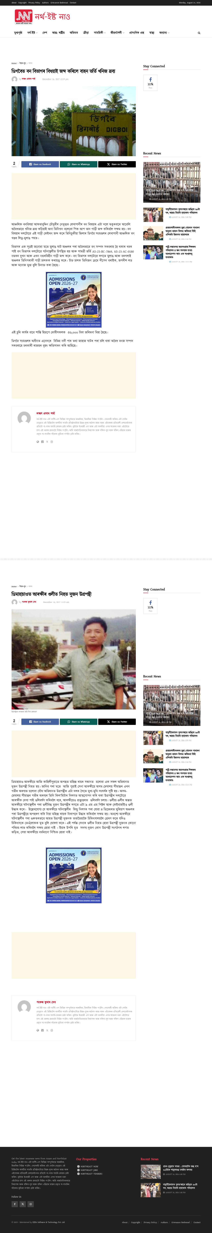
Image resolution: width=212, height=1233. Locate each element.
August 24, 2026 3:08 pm (181, 217)
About (14, 2)
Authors (45, 2)
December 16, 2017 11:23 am (56, 602)
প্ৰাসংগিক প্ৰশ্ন (136, 33)
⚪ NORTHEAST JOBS (87, 1170)
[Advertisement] (140, 16)
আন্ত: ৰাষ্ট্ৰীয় (58, 33)
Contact (73, 2)
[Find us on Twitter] (23, 1204)
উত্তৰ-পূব (23, 63)
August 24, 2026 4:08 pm (161, 199)
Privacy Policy (34, 2)
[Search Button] (199, 33)
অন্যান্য (163, 33)
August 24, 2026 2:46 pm (181, 239)
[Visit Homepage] (42, 17)
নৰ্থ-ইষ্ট (31, 33)
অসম (30, 63)
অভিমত (74, 33)
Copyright (22, 2)
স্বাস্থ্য (151, 33)
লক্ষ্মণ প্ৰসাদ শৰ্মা (28, 79)
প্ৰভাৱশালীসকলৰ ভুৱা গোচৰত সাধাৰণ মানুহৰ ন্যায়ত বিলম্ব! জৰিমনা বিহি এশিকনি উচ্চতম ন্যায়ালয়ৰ (183, 231)
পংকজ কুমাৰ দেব (29, 602)
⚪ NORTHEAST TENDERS (89, 1174)
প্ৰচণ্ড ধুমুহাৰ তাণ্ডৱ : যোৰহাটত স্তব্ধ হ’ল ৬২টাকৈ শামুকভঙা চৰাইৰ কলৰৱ (169, 192)
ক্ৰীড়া (86, 33)
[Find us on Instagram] (30, 1204)
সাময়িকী (98, 33)
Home (14, 63)
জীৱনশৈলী (116, 33)
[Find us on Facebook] (15, 1204)
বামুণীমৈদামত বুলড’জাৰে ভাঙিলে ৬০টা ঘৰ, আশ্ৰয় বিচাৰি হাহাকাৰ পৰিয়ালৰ (183, 211)
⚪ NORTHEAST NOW (87, 1166)
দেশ (45, 33)
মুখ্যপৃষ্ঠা (18, 33)
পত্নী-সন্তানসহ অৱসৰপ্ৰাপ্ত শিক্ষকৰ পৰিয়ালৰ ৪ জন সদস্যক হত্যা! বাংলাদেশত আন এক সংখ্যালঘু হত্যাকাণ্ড (181, 252)
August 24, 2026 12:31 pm (181, 262)
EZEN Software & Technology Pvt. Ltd (49, 1222)
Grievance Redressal (59, 2)
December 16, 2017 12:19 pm (55, 79)
